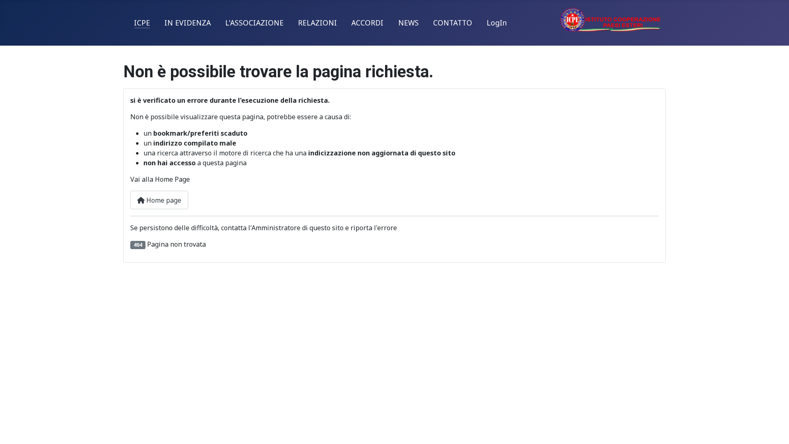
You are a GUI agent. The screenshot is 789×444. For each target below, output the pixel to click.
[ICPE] (611, 18)
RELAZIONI (317, 23)
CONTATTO (452, 23)
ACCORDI (367, 23)
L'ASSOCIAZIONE (254, 23)
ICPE (142, 23)
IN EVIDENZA (187, 23)
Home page (163, 200)
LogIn (497, 23)
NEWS (408, 23)
